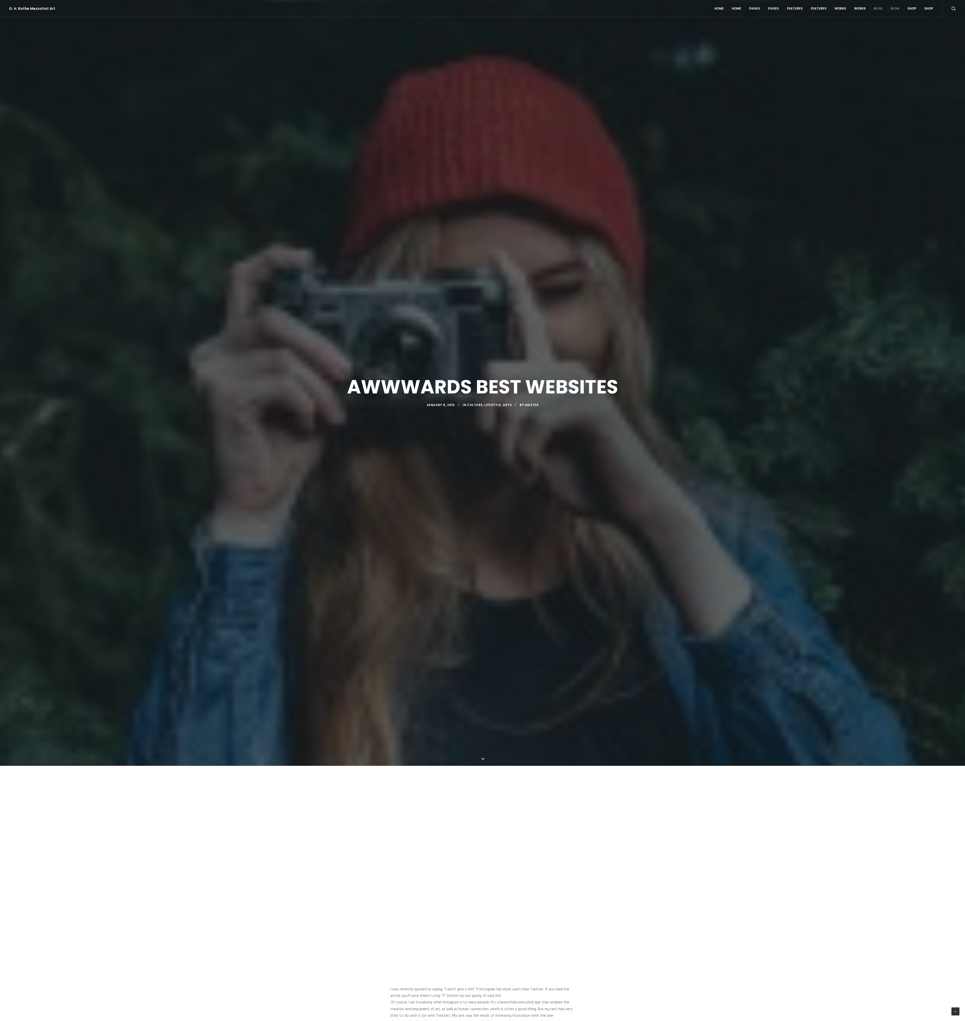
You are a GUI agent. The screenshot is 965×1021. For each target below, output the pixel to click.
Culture (474, 405)
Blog (878, 8)
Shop (911, 8)
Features (795, 8)
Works (840, 8)
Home (719, 8)
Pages (754, 8)
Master (532, 405)
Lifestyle (492, 405)
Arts (507, 405)
